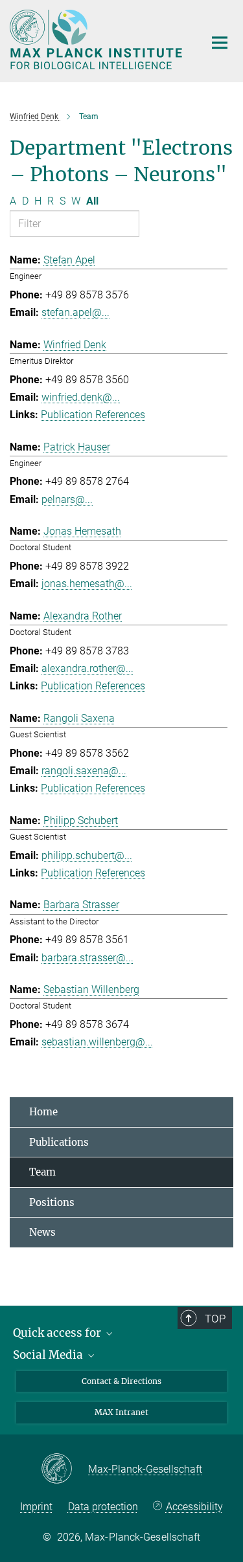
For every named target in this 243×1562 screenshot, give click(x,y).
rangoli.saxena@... (83, 770)
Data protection (103, 1507)
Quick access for (58, 1332)
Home (43, 1112)
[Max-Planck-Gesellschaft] (64, 1469)
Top (215, 1318)
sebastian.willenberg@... (97, 1042)
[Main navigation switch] (220, 43)
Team (42, 1172)
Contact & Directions (121, 1381)
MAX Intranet (121, 1412)
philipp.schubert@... (86, 855)
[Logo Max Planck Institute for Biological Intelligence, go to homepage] (97, 39)
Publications (59, 1142)
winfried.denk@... (80, 397)
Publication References (93, 414)
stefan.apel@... (75, 312)
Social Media (49, 1354)
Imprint (36, 1507)
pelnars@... (67, 499)
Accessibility (194, 1507)
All (92, 201)
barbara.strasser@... (87, 958)
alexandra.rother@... (87, 668)
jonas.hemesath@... (86, 583)
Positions (52, 1202)
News (42, 1232)
